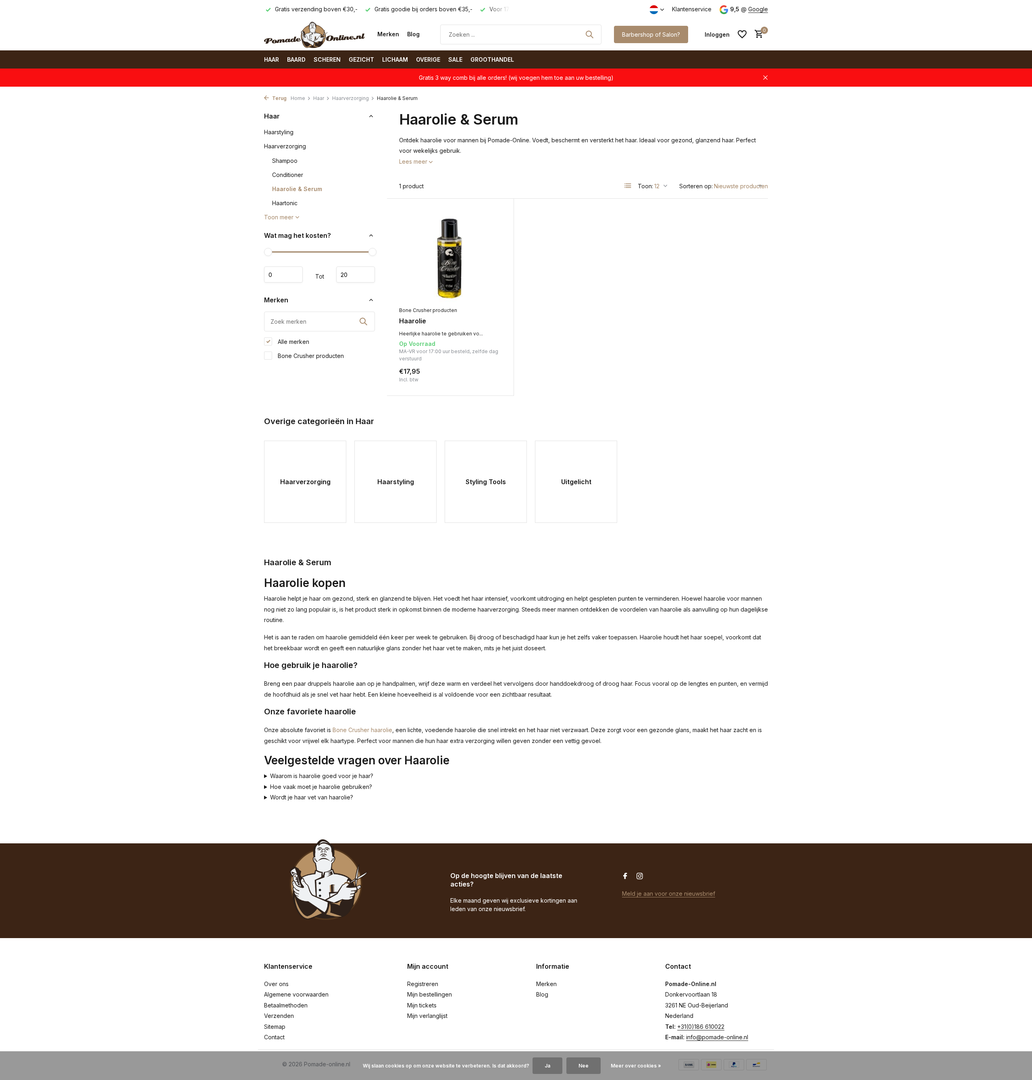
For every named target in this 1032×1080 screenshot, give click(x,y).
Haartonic (285, 203)
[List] (628, 185)
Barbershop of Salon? (651, 34)
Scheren (327, 59)
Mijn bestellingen (429, 994)
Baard (296, 59)
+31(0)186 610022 (700, 1026)
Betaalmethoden (286, 1005)
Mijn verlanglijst (427, 1015)
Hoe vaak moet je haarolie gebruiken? (321, 786)
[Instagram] (640, 876)
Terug (279, 98)
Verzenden (279, 1015)
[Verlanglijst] (742, 34)
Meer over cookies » (636, 1066)
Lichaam (395, 59)
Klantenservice (692, 9)
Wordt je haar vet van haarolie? (311, 797)
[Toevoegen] (487, 374)
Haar (271, 59)
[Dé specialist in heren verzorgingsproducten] (314, 34)
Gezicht (361, 59)
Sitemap (274, 1026)
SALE (455, 59)
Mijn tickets (422, 1005)
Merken (388, 34)
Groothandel (492, 59)
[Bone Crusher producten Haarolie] (450, 256)
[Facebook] (625, 876)
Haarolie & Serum (297, 188)
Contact (274, 1037)
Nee (583, 1066)
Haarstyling (278, 132)
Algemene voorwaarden (296, 994)
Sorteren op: (696, 186)
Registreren (422, 983)
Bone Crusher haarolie (362, 729)
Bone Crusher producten (310, 355)
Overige (428, 59)
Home (298, 98)
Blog (413, 34)
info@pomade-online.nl (717, 1037)
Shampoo (285, 160)
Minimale (283, 274)
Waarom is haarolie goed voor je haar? (321, 775)
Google (758, 9)
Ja (547, 1066)
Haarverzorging (350, 98)
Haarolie (412, 321)
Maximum (355, 274)
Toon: (645, 186)
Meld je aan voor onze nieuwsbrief (668, 893)
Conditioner (287, 174)
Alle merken (292, 341)
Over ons (276, 983)
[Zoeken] (589, 34)
